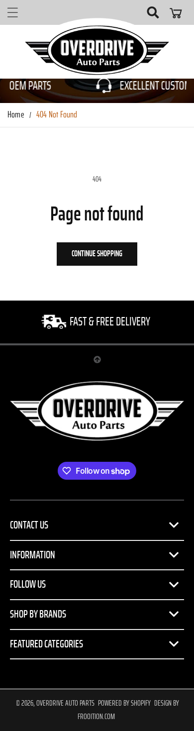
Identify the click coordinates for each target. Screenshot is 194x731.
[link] (97, 322)
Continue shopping (97, 253)
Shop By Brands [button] (38, 614)
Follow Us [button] (28, 584)
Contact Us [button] (29, 525)
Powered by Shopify (124, 703)
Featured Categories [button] (46, 643)
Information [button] (32, 554)
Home (15, 114)
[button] (12, 12)
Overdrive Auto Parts (65, 703)
